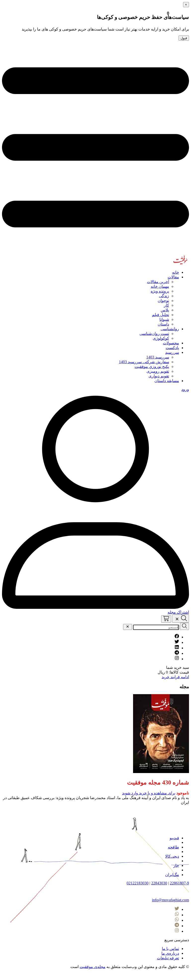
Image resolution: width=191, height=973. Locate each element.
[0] (166, 619)
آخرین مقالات (158, 282)
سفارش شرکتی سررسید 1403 (144, 362)
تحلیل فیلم (160, 315)
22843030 (159, 883)
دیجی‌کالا (172, 856)
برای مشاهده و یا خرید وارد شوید (148, 793)
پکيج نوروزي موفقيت (152, 366)
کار (166, 305)
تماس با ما (170, 948)
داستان (163, 324)
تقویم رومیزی (157, 371)
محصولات (171, 343)
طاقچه (173, 847)
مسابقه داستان (166, 381)
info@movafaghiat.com (170, 900)
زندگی (164, 296)
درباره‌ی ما (170, 953)
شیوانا (164, 319)
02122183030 (137, 883)
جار (176, 865)
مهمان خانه (160, 286)
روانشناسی (170, 329)
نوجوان (163, 300)
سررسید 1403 (157, 357)
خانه (175, 272)
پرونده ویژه (160, 291)
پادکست (172, 348)
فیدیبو (174, 838)
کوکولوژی (161, 338)
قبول (184, 38)
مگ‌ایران (172, 875)
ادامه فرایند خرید (175, 677)
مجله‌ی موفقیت (92, 967)
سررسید (172, 352)
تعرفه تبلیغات (168, 958)
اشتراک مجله (178, 612)
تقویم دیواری (158, 376)
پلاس (165, 310)
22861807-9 (179, 883)
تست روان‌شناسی (154, 333)
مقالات (173, 277)
